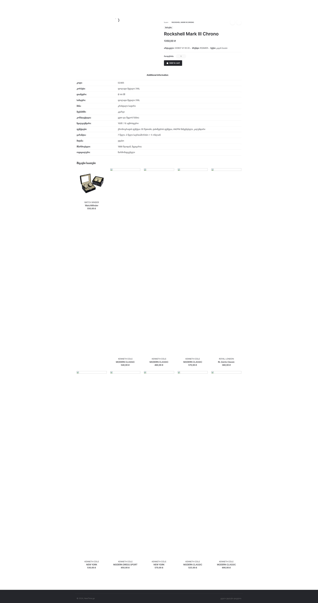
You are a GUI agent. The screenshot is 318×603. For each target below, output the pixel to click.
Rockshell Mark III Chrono (293, 15)
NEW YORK (91, 564)
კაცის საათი (221, 48)
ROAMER (287, 18)
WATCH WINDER (91, 202)
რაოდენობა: (169, 56)
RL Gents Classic (226, 362)
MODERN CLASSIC (125, 362)
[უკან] (232, 22)
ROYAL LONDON (226, 359)
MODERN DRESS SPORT (125, 564)
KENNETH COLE (125, 359)
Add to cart (91, 211)
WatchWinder (91, 205)
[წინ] (238, 22)
